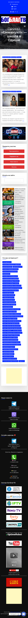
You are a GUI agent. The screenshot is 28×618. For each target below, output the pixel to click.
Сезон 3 (19, 91)
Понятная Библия (7, 306)
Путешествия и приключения (10, 339)
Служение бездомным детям (10, 349)
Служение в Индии (8, 351)
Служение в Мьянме (8, 354)
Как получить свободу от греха (10, 283)
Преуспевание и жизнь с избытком (11, 313)
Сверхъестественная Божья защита (11, 344)
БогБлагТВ (13, 57)
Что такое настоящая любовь (10, 361)
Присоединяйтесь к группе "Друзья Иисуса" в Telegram (14, 446)
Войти (15, 6)
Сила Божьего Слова (8, 347)
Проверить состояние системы (14, 532)
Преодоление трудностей (9, 311)
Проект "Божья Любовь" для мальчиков (12, 316)
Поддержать (15, 4)
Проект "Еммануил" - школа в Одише (12, 330)
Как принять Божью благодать (10, 290)
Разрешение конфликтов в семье (11, 342)
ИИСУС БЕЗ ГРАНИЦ (15, 612)
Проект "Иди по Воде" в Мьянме (11, 335)
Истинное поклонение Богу (10, 271)
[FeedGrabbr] (14, 250)
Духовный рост (18, 266)
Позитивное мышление (9, 302)
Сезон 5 (19, 57)
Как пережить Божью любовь (10, 278)
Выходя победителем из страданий (11, 264)
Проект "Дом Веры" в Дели (9, 318)
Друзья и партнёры (14, 2)
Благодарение (7, 262)
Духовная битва (7, 266)
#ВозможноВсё (6, 57)
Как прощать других (8, 292)
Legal (19, 615)
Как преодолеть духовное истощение (12, 288)
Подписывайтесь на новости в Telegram (14, 407)
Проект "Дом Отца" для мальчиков (11, 325)
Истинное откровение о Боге (10, 269)
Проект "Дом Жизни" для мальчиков (11, 321)
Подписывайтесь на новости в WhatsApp (14, 429)
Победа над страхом (8, 297)
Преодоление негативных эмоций (11, 309)
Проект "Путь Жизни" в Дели (10, 337)
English (14, 9)
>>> (9, 84)
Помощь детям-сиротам (9, 304)
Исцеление (6, 273)
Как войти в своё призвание (10, 276)
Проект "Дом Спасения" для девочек (12, 328)
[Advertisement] (14, 376)
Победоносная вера (8, 299)
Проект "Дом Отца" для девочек (11, 323)
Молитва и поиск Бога (8, 295)
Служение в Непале (8, 356)
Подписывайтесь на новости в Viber (14, 418)
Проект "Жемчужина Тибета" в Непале (12, 332)
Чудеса (22, 361)
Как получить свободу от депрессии (12, 285)
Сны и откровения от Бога (9, 358)
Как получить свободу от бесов (11, 280)
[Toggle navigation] (25, 26)
